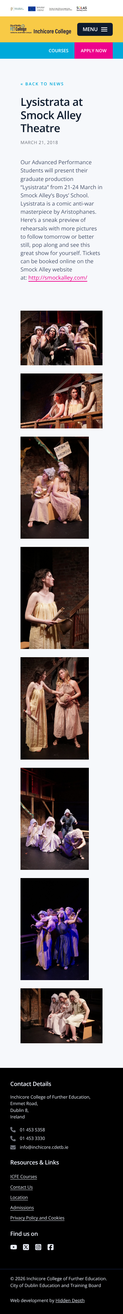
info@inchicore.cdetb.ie (44, 1147)
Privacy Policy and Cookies (37, 1218)
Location (19, 1197)
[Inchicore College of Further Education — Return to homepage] (40, 29)
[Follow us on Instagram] (38, 1248)
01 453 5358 (32, 1130)
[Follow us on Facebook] (50, 1248)
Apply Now (94, 50)
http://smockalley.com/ (57, 277)
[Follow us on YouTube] (13, 1248)
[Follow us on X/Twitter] (26, 1248)
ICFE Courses (23, 1176)
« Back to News (42, 84)
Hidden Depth (70, 1300)
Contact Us (21, 1187)
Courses (58, 50)
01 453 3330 (32, 1138)
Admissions (22, 1207)
